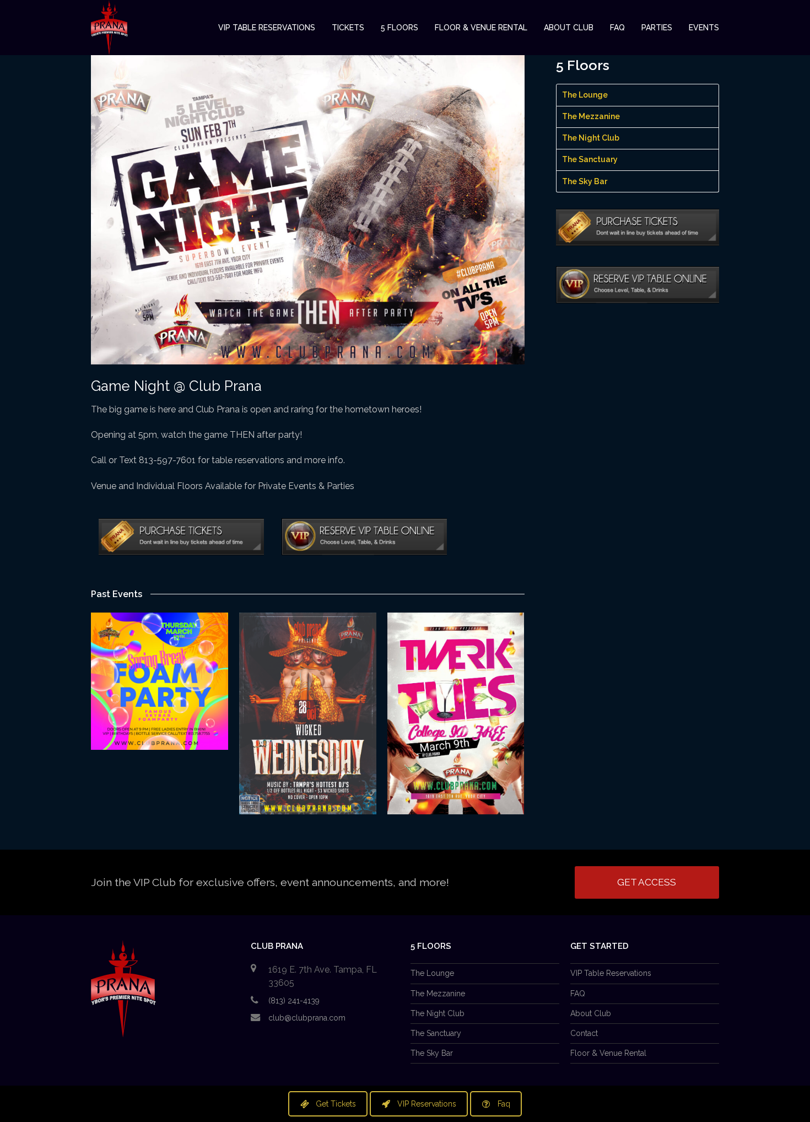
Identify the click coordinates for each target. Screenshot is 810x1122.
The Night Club (590, 137)
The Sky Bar (584, 181)
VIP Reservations (426, 1103)
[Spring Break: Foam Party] (159, 681)
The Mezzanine (591, 116)
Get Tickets (336, 1103)
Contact (584, 1033)
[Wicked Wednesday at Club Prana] (307, 713)
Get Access (646, 882)
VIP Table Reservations (610, 973)
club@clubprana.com (306, 1017)
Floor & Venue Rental (608, 1053)
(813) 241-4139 (294, 1000)
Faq (504, 1103)
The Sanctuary (590, 159)
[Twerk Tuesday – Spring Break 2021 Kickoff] (456, 713)
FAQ (577, 993)
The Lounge (585, 94)
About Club (590, 1013)
